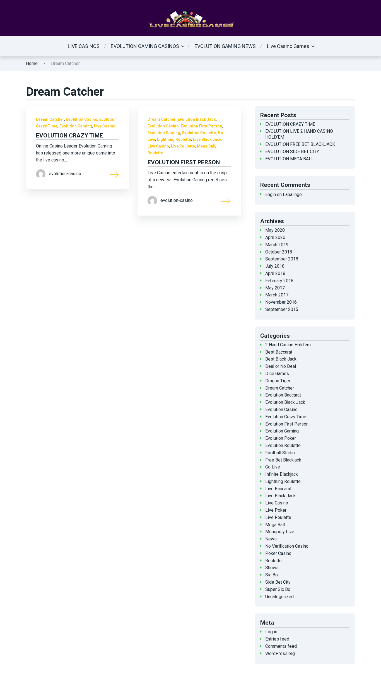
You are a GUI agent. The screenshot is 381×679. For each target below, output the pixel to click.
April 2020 (275, 237)
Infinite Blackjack (281, 474)
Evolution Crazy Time (285, 416)
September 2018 (281, 259)
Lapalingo (292, 194)
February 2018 (279, 280)
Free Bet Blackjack (283, 460)
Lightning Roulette (174, 139)
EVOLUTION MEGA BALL (289, 158)
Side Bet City (278, 582)
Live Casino (104, 126)
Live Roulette (183, 146)
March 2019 (276, 244)
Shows (272, 567)
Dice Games (277, 373)
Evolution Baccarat (283, 395)
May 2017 (275, 288)
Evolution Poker (280, 438)
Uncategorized (279, 596)
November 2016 (281, 302)
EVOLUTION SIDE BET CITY (292, 151)
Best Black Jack (280, 359)
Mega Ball (206, 146)
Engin (270, 194)
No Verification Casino (286, 546)
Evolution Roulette (199, 133)
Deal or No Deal (280, 366)
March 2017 (276, 295)
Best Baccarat (278, 352)
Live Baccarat (278, 488)
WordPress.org (280, 653)
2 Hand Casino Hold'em (288, 344)
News (271, 539)
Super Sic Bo (277, 589)
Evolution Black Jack (197, 119)
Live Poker (275, 510)
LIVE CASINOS (84, 46)
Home (32, 63)
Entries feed (277, 639)
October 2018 (278, 252)
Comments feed (281, 646)
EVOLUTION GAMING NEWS (225, 46)
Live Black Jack (207, 139)
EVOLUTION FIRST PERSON (184, 162)
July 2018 (274, 266)
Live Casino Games (288, 46)
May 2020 (275, 230)
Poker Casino (278, 553)
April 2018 (275, 273)
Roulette (155, 153)
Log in (271, 631)
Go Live (272, 467)
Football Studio (280, 452)
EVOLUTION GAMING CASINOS (145, 46)
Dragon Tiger (277, 380)
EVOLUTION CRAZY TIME (69, 135)
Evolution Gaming (75, 126)
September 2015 (281, 309)
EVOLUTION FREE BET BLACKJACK (300, 144)
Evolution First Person (201, 126)
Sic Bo (271, 574)
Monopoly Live (279, 531)
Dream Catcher (50, 119)
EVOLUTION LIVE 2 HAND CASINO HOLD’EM (299, 134)
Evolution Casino (81, 119)
